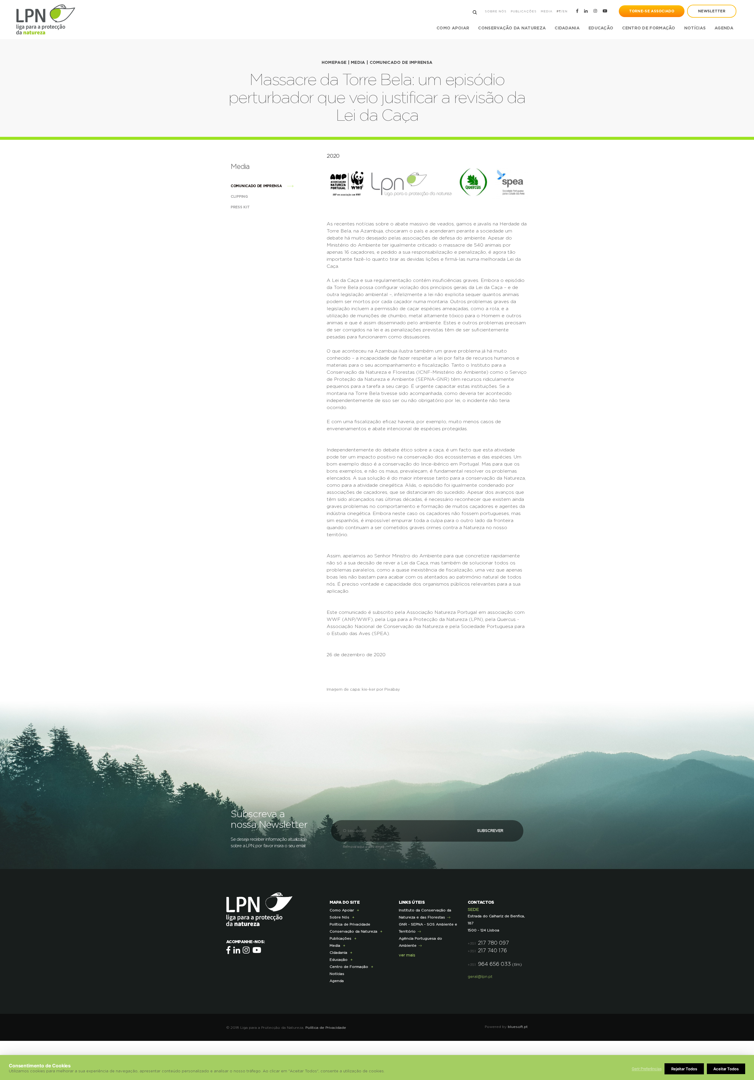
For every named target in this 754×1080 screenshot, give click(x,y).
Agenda (724, 28)
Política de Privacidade (350, 924)
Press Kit (241, 207)
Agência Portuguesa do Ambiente (420, 942)
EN (565, 11)
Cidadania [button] (567, 28)
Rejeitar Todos (684, 1068)
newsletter (711, 11)
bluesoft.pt (518, 1027)
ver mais (407, 955)
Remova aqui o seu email (363, 846)
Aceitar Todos (726, 1068)
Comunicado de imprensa (401, 63)
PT (559, 11)
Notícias (695, 28)
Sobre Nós (496, 11)
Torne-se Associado (651, 11)
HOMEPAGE (334, 63)
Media (547, 11)
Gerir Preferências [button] (647, 1068)
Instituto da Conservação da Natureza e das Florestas (425, 913)
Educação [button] (600, 28)
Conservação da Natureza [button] (512, 28)
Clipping (240, 196)
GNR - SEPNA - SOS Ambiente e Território (428, 928)
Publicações (524, 11)
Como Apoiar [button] (452, 28)
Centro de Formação (648, 28)
